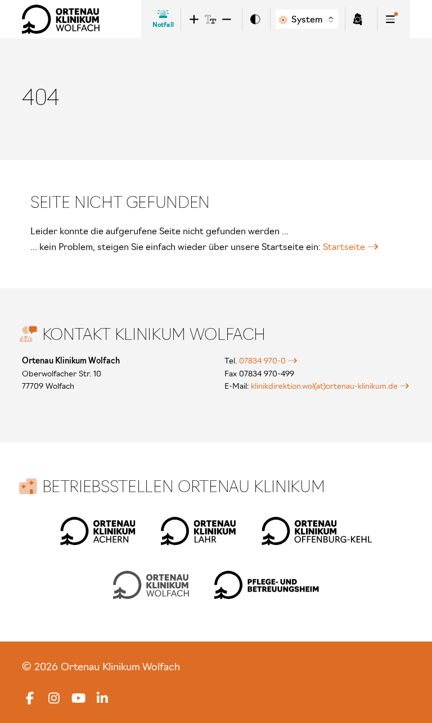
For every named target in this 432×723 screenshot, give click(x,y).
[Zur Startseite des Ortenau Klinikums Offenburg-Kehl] (317, 530)
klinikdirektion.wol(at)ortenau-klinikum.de (324, 386)
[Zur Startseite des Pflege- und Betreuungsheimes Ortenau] (266, 584)
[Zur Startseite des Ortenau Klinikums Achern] (98, 530)
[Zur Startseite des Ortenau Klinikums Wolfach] (61, 19)
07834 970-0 (262, 361)
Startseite (344, 246)
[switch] (255, 19)
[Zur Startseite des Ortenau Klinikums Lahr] (198, 530)
